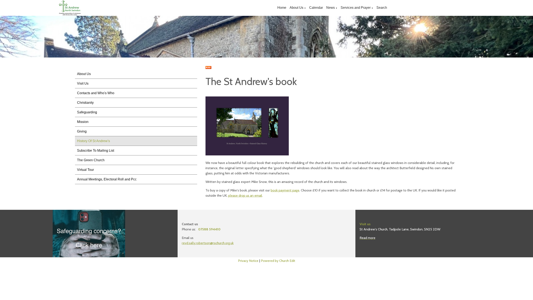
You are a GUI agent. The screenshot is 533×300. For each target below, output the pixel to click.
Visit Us (82, 83)
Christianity (85, 102)
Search (381, 7)
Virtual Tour (85, 169)
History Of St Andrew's (93, 141)
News (330, 7)
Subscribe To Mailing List (95, 150)
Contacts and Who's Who (95, 93)
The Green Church (91, 160)
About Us (296, 7)
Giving (82, 131)
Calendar (316, 7)
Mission (82, 122)
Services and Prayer (356, 7)
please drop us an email (245, 196)
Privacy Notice (248, 261)
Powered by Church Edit (278, 261)
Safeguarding (87, 112)
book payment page (285, 190)
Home (281, 7)
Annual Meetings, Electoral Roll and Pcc (107, 179)
